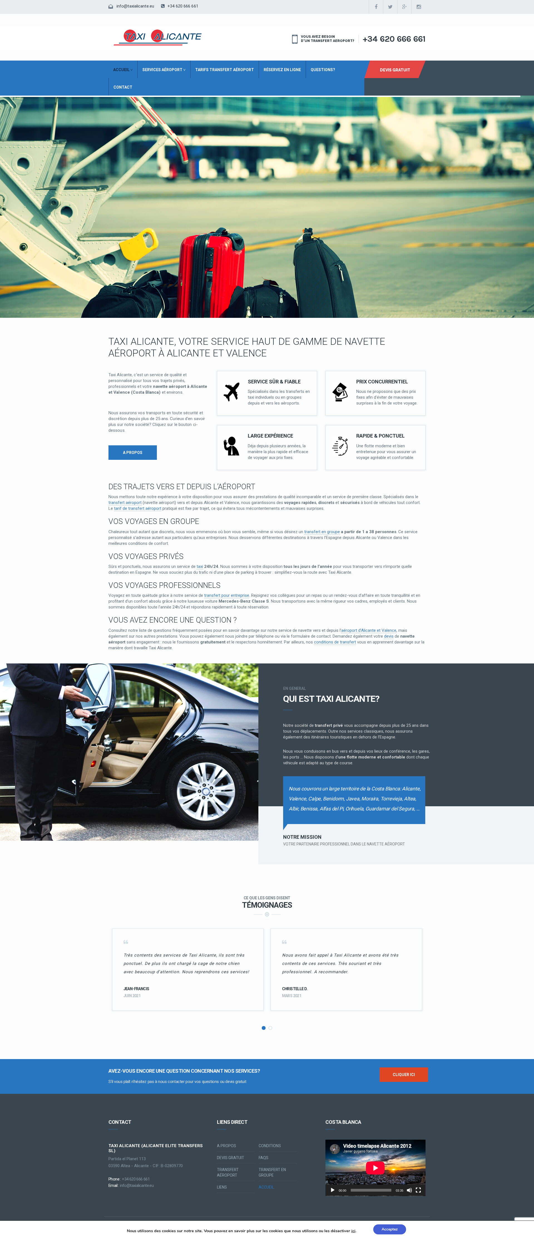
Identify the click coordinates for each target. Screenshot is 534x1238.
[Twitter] (390, 7)
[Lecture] (332, 1190)
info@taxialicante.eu (135, 6)
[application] (375, 1168)
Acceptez (390, 1229)
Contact (122, 87)
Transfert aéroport (228, 1172)
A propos (226, 1146)
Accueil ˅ (123, 70)
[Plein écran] (418, 1190)
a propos (132, 452)
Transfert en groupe (272, 1172)
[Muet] (409, 1190)
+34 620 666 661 (182, 6)
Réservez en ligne (282, 70)
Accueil (266, 1187)
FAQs (263, 1157)
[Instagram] (419, 7)
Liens (222, 1187)
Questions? (323, 70)
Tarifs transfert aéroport (224, 70)
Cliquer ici (404, 1074)
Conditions (270, 1146)
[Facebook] (376, 7)
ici (353, 1231)
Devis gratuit (230, 1157)
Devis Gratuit (395, 70)
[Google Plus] (404, 7)
